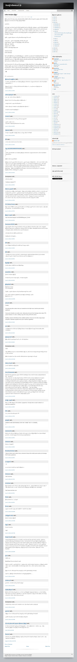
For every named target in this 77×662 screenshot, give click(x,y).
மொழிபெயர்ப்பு (56, 127)
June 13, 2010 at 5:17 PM (10, 479)
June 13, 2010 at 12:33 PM (10, 396)
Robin (6, 497)
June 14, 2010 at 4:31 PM (10, 576)
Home (5, 10)
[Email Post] (6, 71)
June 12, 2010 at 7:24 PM (10, 248)
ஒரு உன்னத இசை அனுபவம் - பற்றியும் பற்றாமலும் (62, 73)
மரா (6, 326)
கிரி (6, 252)
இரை (55, 81)
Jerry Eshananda (9, 372)
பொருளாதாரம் (56, 126)
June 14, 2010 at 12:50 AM (10, 520)
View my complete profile (58, 144)
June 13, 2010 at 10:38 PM (10, 511)
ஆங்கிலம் (55, 102)
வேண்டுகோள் (56, 133)
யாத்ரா (55, 80)
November (56, 25)
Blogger (30, 654)
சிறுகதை (55, 115)
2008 (54, 49)
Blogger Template (8, 655)
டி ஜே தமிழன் (56, 58)
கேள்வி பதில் (56, 111)
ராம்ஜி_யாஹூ (8, 400)
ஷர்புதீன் (7, 420)
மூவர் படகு (55, 86)
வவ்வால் (7, 302)
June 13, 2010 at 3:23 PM (10, 457)
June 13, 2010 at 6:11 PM (9, 493)
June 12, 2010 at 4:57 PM (10, 211)
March (55, 42)
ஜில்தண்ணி (8, 284)
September (56, 27)
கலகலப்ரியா (8, 272)
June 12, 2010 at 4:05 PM (10, 184)
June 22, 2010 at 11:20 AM (10, 619)
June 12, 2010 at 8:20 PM (10, 258)
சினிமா (55, 116)
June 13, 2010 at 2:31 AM (10, 322)
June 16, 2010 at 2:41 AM (10, 607)
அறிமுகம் (55, 99)
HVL (6, 411)
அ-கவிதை (56, 96)
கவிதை (55, 107)
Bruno (7, 506)
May (55, 38)
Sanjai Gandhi (9, 537)
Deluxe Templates (18, 655)
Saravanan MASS (9, 224)
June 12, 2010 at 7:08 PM (10, 238)
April (55, 40)
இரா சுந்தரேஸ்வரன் (57, 85)
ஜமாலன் (55, 63)
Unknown (7, 441)
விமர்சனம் (56, 129)
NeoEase (30, 655)
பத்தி (55, 122)
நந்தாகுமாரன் (8, 336)
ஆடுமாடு (7, 130)
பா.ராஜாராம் (8, 461)
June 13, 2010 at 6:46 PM (10, 502)
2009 (54, 48)
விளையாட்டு (56, 132)
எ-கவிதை (55, 104)
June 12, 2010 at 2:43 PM (10, 126)
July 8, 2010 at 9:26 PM (9, 630)
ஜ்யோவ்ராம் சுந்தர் (56, 140)
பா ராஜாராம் (56, 76)
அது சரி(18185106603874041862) (13, 148)
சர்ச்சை (55, 113)
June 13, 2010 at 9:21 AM (10, 332)
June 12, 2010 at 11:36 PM (10, 298)
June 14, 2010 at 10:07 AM (10, 533)
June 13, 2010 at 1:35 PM (10, 437)
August (56, 29)
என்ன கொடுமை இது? (11, 14)
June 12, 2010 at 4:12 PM (10, 200)
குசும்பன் (7, 611)
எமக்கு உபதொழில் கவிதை (58, 69)
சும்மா (55, 118)
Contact (27, 10)
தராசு (6, 555)
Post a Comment (8, 644)
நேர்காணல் (56, 121)
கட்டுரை (55, 105)
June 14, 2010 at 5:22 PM (10, 585)
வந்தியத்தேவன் (9, 589)
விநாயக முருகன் (9, 188)
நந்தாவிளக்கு (56, 68)
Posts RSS (14, 10)
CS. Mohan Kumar (10, 204)
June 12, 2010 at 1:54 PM (10, 112)
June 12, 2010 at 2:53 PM (10, 135)
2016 (54, 17)
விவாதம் (55, 130)
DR (6, 139)
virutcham (8, 483)
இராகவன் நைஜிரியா (10, 79)
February (56, 44)
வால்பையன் (8, 580)
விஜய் (6, 524)
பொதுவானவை (56, 124)
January (56, 45)
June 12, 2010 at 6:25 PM (10, 220)
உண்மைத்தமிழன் (9, 94)
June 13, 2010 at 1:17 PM (10, 416)
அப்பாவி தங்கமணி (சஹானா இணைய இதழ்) (15, 623)
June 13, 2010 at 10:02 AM (10, 359)
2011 (54, 20)
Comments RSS (21, 10)
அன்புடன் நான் (8, 363)
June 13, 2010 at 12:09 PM (10, 368)
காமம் (55, 108)
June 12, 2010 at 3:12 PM (10, 144)
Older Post (47, 646)
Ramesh (7, 634)
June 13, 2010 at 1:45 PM (10, 446)
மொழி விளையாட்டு (13, 5)
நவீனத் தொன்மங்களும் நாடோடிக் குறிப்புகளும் (63, 32)
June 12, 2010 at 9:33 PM (10, 280)
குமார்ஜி (55, 110)
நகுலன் (55, 119)
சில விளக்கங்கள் (58, 36)
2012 (54, 18)
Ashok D (7, 116)
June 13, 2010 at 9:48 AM (10, 342)
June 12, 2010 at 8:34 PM (10, 268)
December (56, 24)
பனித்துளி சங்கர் (9, 515)
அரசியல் (55, 97)
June (55, 31)
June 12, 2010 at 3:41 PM (10, 172)
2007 (54, 51)
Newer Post (7, 646)
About (8, 10)
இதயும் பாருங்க (8, 215)
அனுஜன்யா (56, 72)
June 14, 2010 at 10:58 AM (10, 551)
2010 (54, 22)
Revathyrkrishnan (10, 450)
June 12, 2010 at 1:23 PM (10, 90)
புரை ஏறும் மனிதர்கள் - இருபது (59, 77)
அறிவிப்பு (55, 100)
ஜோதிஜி (7, 262)
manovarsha (8, 431)
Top (72, 654)
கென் (55, 89)
